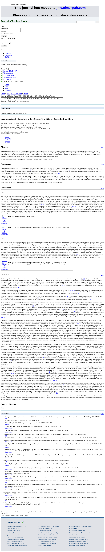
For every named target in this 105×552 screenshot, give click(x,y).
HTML (11, 71)
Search (7, 88)
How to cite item (8, 75)
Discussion (7, 141)
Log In (7, 86)
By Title (7, 57)
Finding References (9, 77)
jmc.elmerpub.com (71, 8)
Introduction (8, 138)
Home (7, 85)
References (7, 142)
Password (4, 31)
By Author (8, 55)
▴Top (102, 147)
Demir (25, 94)
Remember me (8, 34)
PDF (15, 71)
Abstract (5, 71)
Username (4, 28)
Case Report (8, 139)
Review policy (7, 79)
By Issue (8, 53)
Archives (8, 90)
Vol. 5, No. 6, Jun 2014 (14, 94)
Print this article (8, 73)
